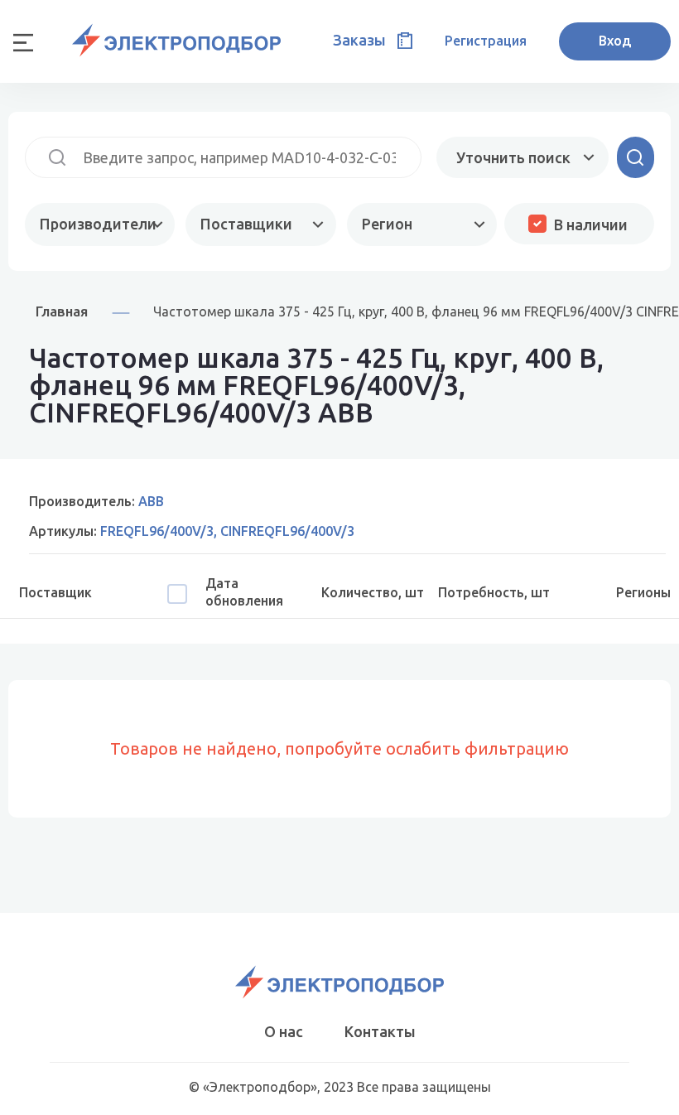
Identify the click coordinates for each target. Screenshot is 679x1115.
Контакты (380, 1031)
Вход (615, 40)
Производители (98, 223)
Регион (387, 223)
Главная (62, 311)
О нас (283, 1031)
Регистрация (486, 40)
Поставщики (246, 223)
